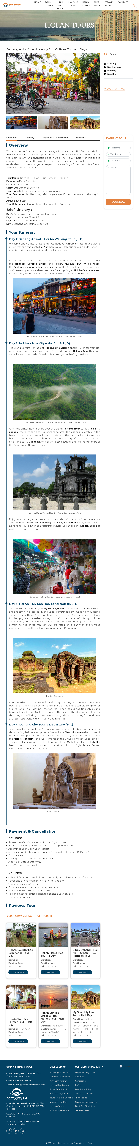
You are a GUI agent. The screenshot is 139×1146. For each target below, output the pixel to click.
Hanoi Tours (86, 4)
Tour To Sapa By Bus (59, 1110)
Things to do (81, 1098)
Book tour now (115, 89)
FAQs (77, 1085)
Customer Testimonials (86, 1102)
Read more (18, 972)
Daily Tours (49, 4)
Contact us (80, 1081)
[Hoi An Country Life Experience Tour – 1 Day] (21, 935)
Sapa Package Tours (59, 1093)
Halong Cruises (57, 1106)
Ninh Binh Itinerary (58, 1081)
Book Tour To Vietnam (85, 1106)
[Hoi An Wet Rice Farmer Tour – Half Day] (21, 997)
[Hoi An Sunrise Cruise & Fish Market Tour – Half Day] (53, 997)
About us (79, 1077)
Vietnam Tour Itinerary (60, 1077)
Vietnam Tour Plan (58, 1102)
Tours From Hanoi (58, 1089)
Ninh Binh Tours (60, 5)
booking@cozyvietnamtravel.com (29, 1085)
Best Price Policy (83, 1089)
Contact (123, 2)
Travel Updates (82, 1110)
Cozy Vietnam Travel (83, 1143)
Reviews (81, 137)
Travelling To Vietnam (60, 1072)
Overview (11, 137)
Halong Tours (73, 4)
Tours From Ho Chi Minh (61, 1098)
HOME (37, 2)
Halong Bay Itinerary (59, 1085)
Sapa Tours (97, 4)
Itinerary (29, 137)
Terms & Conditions (84, 1093)
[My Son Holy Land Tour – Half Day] (85, 997)
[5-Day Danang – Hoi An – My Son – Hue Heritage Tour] (85, 935)
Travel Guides (109, 4)
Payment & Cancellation (55, 137)
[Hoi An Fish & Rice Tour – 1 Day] (53, 935)
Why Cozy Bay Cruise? (86, 1072)
